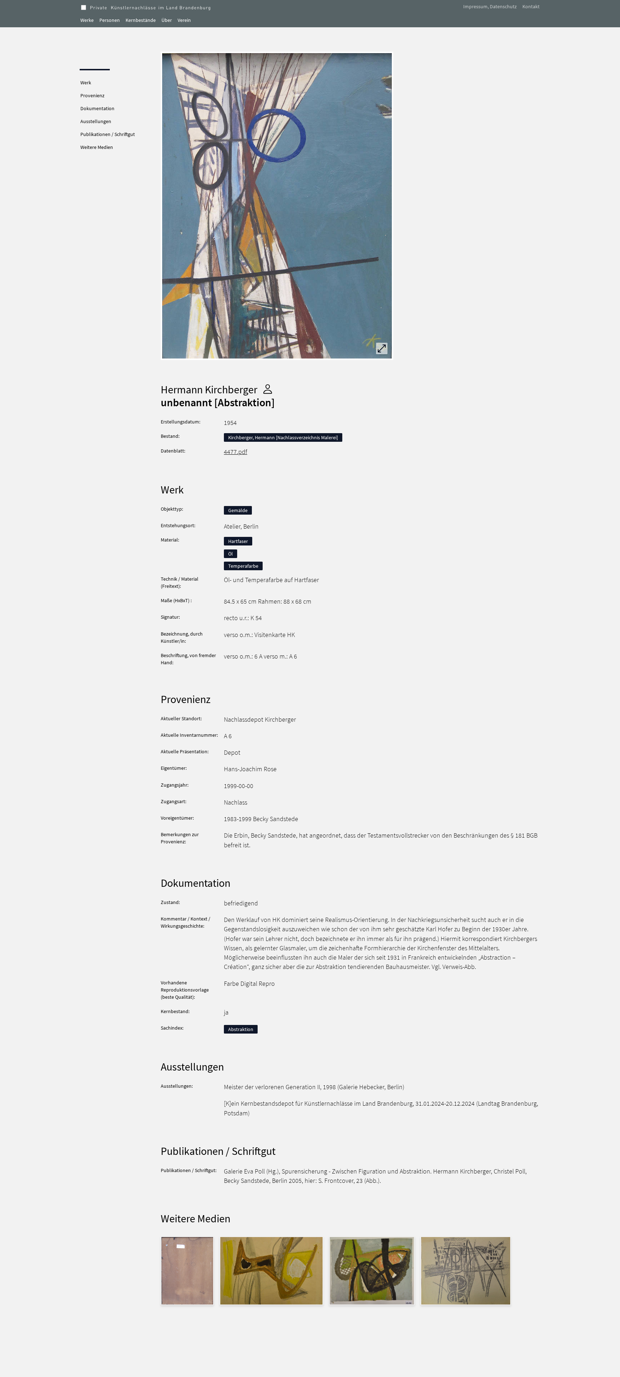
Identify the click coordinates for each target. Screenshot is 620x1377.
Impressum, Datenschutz (490, 6)
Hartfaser (238, 541)
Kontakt (531, 6)
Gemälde (238, 510)
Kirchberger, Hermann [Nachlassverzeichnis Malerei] (283, 437)
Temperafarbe (243, 566)
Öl (230, 554)
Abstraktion (240, 1029)
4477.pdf (235, 452)
